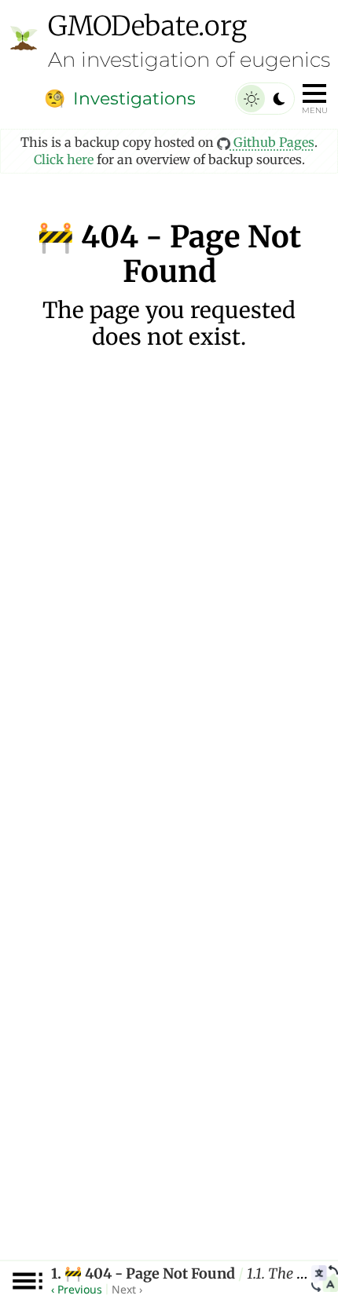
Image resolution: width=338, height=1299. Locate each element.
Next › (127, 1289)
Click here (64, 159)
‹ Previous (76, 1289)
